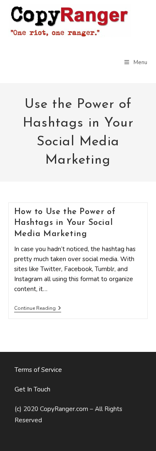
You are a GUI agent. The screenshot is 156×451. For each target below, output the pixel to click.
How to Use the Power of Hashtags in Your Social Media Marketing (65, 223)
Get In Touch (32, 389)
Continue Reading (37, 308)
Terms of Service (38, 370)
